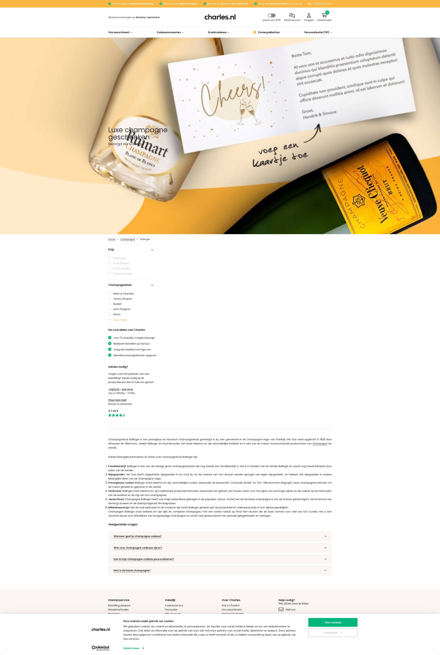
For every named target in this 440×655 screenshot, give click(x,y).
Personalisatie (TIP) (316, 32)
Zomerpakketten (269, 32)
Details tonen (131, 648)
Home (111, 239)
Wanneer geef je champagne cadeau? (138, 536)
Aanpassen (331, 632)
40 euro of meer (123, 273)
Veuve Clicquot (122, 299)
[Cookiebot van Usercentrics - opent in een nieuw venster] (101, 648)
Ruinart (117, 304)
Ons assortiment (119, 32)
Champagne (127, 239)
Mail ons (290, 609)
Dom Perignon (121, 309)
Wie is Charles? (231, 605)
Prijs (111, 250)
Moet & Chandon (123, 293)
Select (272, 15)
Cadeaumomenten (169, 32)
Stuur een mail (117, 400)
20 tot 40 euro (121, 268)
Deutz (116, 314)
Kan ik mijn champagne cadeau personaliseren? (144, 559)
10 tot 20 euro (121, 263)
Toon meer (120, 320)
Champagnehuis (120, 285)
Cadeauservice (174, 605)
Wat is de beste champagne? (132, 570)
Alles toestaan (333, 622)
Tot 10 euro (119, 258)
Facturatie (171, 609)
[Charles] (220, 17)
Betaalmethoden (118, 609)
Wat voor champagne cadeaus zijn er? (138, 547)
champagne (319, 443)
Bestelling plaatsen (119, 605)
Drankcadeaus (217, 32)
